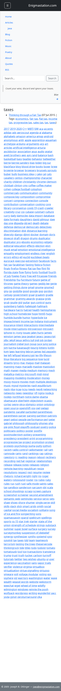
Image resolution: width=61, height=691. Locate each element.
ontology (49, 404)
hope (35, 314)
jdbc (6, 340)
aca (41, 129)
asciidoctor (10, 151)
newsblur (28, 393)
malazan (45, 363)
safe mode (32, 483)
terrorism (9, 544)
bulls (14, 174)
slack (13, 506)
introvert (48, 329)
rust (23, 483)
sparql (24, 517)
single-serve (43, 502)
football (43, 272)
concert (8, 200)
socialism (33, 510)
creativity (9, 212)
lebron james (33, 351)
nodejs (8, 397)
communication (29, 193)
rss (36, 480)
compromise (43, 197)
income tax (27, 321)
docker (34, 234)
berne (7, 163)
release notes (21, 465)
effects (31, 246)
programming (44, 438)
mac (22, 363)
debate (44, 223)
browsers (30, 170)
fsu (18, 280)
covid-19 (32, 208)
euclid (26, 257)
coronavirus (19, 208)
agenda (34, 132)
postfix (38, 431)
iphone (8, 332)
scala (50, 487)
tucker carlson (33, 555)
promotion (38, 442)
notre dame (32, 397)
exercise (20, 261)
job (42, 340)
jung (45, 344)
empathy (9, 253)
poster (29, 431)
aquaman (51, 140)
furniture (26, 280)
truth (21, 555)
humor (26, 317)
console (43, 200)
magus (30, 363)
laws (12, 351)
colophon (36, 189)
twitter (18, 559)
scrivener (23, 495)
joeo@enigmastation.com (46, 686)
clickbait (8, 185)
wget (17, 585)
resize (40, 468)
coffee (32, 185)
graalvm (40, 295)
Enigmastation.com (42, 5)
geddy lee (44, 283)
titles (27, 548)
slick (19, 506)
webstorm (45, 582)
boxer (47, 166)
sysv (49, 536)
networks (9, 393)
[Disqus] (30, 638)
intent (19, 325)
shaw (7, 502)
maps (18, 366)
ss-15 (15, 521)
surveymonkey (12, 532)
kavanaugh (23, 348)
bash (50, 155)
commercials (11, 193)
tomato (50, 548)
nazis (7, 389)
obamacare (10, 400)
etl (21, 257)
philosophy (31, 423)
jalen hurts (37, 332)
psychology (21, 446)
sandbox (13, 487)
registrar (30, 461)
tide (22, 548)
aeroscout (23, 132)
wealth (8, 582)
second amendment (41, 495)
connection (31, 200)
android (48, 136)
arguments (32, 144)
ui (47, 559)
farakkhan (19, 264)
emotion (23, 249)
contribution (11, 204)
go (10, 291)
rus (12, 483)
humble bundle (13, 317)
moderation (34, 378)
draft (17, 238)
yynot (13, 597)
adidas (8, 132)
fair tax (34, 118)
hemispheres (48, 310)
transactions (34, 551)
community (45, 193)
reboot (41, 457)
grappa (40, 298)
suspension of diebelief (35, 532)
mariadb (27, 366)
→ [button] (57, 99)
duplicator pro (12, 242)
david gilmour (41, 219)
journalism (10, 344)
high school (11, 314)
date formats (11, 219)
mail (37, 363)
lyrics (16, 363)
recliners (51, 457)
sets (52, 499)
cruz (17, 212)
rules (7, 483)
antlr (21, 140)
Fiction (8, 40)
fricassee (42, 276)
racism (8, 449)
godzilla (17, 291)
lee (5, 355)
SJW (36, 129)
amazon (21, 136)
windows (23, 589)
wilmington (10, 589)
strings (41, 525)
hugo (49, 314)
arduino (21, 144)
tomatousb (10, 551)
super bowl (21, 529)
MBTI (31, 129)
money (46, 378)
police (52, 427)
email (14, 249)
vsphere (8, 578)
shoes (14, 502)
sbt (44, 487)
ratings (48, 453)
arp (42, 144)
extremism (31, 261)
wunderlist (44, 593)
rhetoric (8, 476)
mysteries (25, 385)
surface (32, 529)
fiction (47, 264)
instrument (50, 321)
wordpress (21, 593)
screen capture (42, 491)
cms (25, 185)
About (8, 57)
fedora (38, 264)
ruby (48, 480)
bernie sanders (20, 163)
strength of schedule (23, 525)
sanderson (25, 487)
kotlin (51, 348)
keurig (34, 348)
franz (23, 276)
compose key (11, 197)
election (40, 246)
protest (49, 442)
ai (40, 132)
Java (10, 28)
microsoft (30, 374)
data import (36, 215)
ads (14, 132)
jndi (37, 340)
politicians (10, 431)
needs (31, 389)
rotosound (19, 480)
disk (23, 230)
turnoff (47, 555)
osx (33, 408)
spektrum (35, 517)
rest (29, 472)
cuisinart (39, 212)
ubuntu (41, 559)
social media (19, 510)
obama (44, 397)
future (36, 280)
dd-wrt (28, 223)
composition (27, 197)
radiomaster (35, 449)
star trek (24, 521)
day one (8, 223)
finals (7, 268)
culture (49, 212)
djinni (26, 234)
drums (34, 238)
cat (44, 174)
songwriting (28, 514)
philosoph (19, 423)
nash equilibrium (41, 385)
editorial (9, 246)
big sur (47, 163)
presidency (10, 438)
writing (33, 593)
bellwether (49, 159)
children (17, 181)
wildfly (41, 585)
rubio (41, 480)
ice (45, 317)
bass (19, 159)
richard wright (22, 476)
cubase (29, 212)
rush (17, 483)
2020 (19, 129)
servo (45, 499)
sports (7, 521)
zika (39, 597)
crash (40, 208)
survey (52, 529)
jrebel (20, 344)
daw (52, 219)
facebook (44, 261)
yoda (7, 597)
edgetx (48, 242)
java (24, 336)
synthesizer (20, 536)
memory (43, 370)
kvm (6, 351)
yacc (53, 593)
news (19, 393)
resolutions (10, 472)
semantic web (12, 499)
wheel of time (29, 585)
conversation (27, 204)
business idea (26, 174)
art (46, 144)
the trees (30, 544)
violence (18, 566)
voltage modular (28, 574)
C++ (25, 129)
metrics (19, 374)
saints (43, 483)
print (32, 438)
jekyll (12, 340)
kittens (43, 348)
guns (48, 302)
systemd (41, 536)
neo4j (39, 389)
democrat (19, 227)
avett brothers (12, 155)
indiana (38, 321)
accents (48, 129)
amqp (39, 136)
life (41, 355)
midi (39, 374)
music (7, 385)
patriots (52, 415)
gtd (20, 302)
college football (21, 189)
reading (22, 457)
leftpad (16, 355)
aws (23, 155)
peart (7, 419)
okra (22, 404)
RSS (7, 69)
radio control (20, 449)
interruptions (19, 329)
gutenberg (10, 306)
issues (26, 332)
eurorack (9, 261)
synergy (8, 536)
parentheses (45, 412)
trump (7, 555)
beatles (27, 159)
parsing (31, 415)
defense (8, 227)
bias (32, 163)
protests (9, 446)
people (22, 419)
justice (52, 344)
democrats (32, 227)
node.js (49, 393)
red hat (20, 461)
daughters (26, 219)
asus (34, 151)
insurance (9, 325)
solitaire (44, 510)
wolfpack (9, 593)
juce (39, 344)
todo (34, 548)
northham (18, 397)
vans (34, 563)
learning (20, 351)
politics (20, 431)
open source (11, 408)
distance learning (37, 230)
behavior (37, 159)
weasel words (20, 582)
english (50, 253)
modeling (20, 378)
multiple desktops (46, 381)
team (32, 540)
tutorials (9, 559)
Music (8, 46)
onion (39, 404)
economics (21, 118)
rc (16, 457)
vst (15, 578)
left (10, 355)
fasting (29, 264)
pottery (27, 434)
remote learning (13, 468)
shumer (30, 502)
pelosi (14, 419)
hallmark (42, 306)
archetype (10, 144)
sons (38, 514)
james (17, 336)
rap (41, 453)
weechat (9, 585)
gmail (31, 287)
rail (46, 449)
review (46, 472)
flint (43, 268)
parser (22, 415)
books (39, 166)
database (48, 215)
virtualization (11, 570)
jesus (19, 340)
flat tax (43, 118)
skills (7, 506)
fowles (15, 276)
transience (49, 551)
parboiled (31, 412)
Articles (9, 22)
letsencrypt (28, 355)
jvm (6, 348)
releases (34, 465)
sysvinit (8, 540)
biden (38, 163)
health (36, 310)
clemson (51, 181)
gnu (6, 291)
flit (48, 268)
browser (19, 170)
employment (22, 253)
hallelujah (30, 306)
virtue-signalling (29, 570)
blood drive (28, 166)
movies (24, 381)
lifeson (47, 355)
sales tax (38, 122)
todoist (41, 548)
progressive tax (23, 122)
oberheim (23, 400)
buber (7, 174)
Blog (7, 34)
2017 (6, 129)
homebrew (24, 314)
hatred (28, 310)
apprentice (38, 140)
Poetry (8, 52)
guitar (26, 302)
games (34, 283)
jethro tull (28, 340)
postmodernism (13, 434)
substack (51, 525)
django (18, 234)
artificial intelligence (25, 147)
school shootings (14, 491)
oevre (15, 404)
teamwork (42, 540)
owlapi (45, 408)
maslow (37, 366)
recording (9, 461)
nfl (35, 393)
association (24, 151)
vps (49, 574)
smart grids (29, 506)
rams (18, 453)
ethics (15, 257)
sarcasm (37, 487)
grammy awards (25, 298)
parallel (20, 412)
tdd (26, 540)
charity (8, 181)
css (23, 212)
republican (30, 468)
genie (53, 283)
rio (39, 476)
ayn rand (32, 155)
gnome (39, 287)
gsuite (14, 302)
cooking (40, 204)
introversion (35, 329)
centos (19, 178)
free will (31, 276)
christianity (29, 181)
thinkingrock (11, 548)
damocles (22, 215)
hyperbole (37, 317)
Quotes (9, 63)
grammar (9, 298)
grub (7, 302)
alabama (47, 132)
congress (18, 200)
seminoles (27, 499)
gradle (49, 295)
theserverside (44, 544)
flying (28, 272)
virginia (27, 566)
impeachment (12, 321)
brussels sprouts (47, 170)
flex (39, 268)
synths (32, 536)
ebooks (25, 242)
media (23, 370)
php (50, 423)
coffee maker (44, 185)
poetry (44, 427)
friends (52, 276)
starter (34, 521)
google (34, 291)
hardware (9, 310)
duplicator (44, 238)
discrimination (12, 230)
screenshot (10, 495)
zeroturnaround (27, 597)
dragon (24, 238)
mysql (14, 385)
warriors (23, 578)
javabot (31, 336)
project (27, 442)
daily (13, 215)
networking (50, 389)
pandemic (9, 412)
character (46, 178)
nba (12, 389)
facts (53, 261)
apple (28, 140)
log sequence (30, 359)
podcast (35, 427)
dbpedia (18, 223)
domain (43, 234)
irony (19, 332)
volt (16, 574)
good (26, 291)
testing (20, 544)
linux (6, 359)
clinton (18, 185)
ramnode (9, 453)
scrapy (29, 491)
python (47, 446)
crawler (49, 208)
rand (25, 453)
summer (9, 529)
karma (12, 348)
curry (7, 215)
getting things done (15, 287)
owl (38, 408)
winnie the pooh (38, 589)
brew (54, 166)
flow (21, 272)
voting (43, 574)
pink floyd (14, 427)
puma (31, 446)
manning (9, 366)
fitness (23, 268)
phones (43, 423)
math (7, 370)
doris (52, 234)
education (20, 246)
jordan (48, 340)
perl (45, 419)
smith (40, 506)
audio (41, 151)
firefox (15, 268)
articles (8, 147)
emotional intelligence (42, 249)
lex (37, 355)
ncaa (18, 389)
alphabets (9, 136)
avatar (49, 151)
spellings (46, 517)
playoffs (25, 427)
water (46, 578)
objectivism (36, 400)
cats (49, 174)
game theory (21, 283)
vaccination (24, 563)
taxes (52, 122)
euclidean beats (40, 257)
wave (54, 578)
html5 (41, 314)
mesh (51, 370)
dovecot (8, 238)
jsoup (33, 344)
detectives (46, 227)
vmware (8, 574)
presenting (39, 434)
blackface (9, 166)
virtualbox (38, 566)
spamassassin (12, 517)
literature (15, 359)
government (20, 295)
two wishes (29, 559)
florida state (11, 272)
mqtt (32, 381)
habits (20, 306)
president (23, 438)
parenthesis (11, 415)
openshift (25, 408)
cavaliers (9, 178)
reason (32, 457)
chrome (41, 181)
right (34, 476)
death (36, 223)
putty (39, 446)
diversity (9, 234)
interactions (31, 325)
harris (19, 310)
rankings (33, 453)
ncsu (25, 389)
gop (40, 291)
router (29, 480)
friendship (10, 280)
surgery (42, 529)
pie (5, 427)
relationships (44, 461)
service (37, 499)
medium (32, 370)
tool (20, 551)
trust (15, 555)
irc (14, 332)
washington (36, 578)
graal (31, 295)
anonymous (11, 140)
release (8, 465)
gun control (38, 302)
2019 (13, 129)
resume (37, 472)
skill (53, 502)
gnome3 (49, 287)
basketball (10, 159)
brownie (9, 170)
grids (48, 298)
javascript (50, 336)
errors (7, 257)
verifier (8, 566)
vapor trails (44, 563)
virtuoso (44, 570)
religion (44, 465)
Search (52, 78)
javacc (39, 336)
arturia (41, 147)
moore (15, 381)
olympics (30, 404)
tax (46, 122)
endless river (38, 253)
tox (25, 551)
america (31, 136)
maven (15, 370)
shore (21, 502)
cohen (7, 189)
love (40, 359)
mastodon (49, 366)
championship (31, 178)
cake (39, 174)
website (33, 582)
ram (50, 449)
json (26, 344)
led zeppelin (49, 351)
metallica (9, 374)
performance (35, 419)
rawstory (9, 457)
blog (18, 166)
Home (8, 16)
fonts (35, 272)
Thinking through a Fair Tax (25, 115)
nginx (41, 393)
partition (42, 415)
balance (42, 155)
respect (22, 472)
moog (7, 381)
